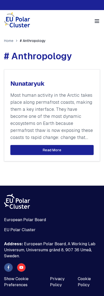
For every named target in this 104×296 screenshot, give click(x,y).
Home (8, 41)
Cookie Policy (84, 281)
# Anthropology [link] (33, 41)
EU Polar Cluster (20, 229)
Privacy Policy (57, 281)
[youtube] (21, 267)
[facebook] (8, 267)
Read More (52, 150)
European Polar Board (25, 219)
